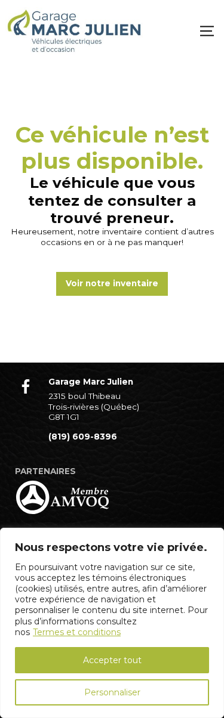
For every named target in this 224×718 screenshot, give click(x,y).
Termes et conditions (77, 632)
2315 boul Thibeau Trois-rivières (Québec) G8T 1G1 (93, 406)
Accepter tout (112, 660)
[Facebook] (26, 386)
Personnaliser (112, 692)
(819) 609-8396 (82, 436)
